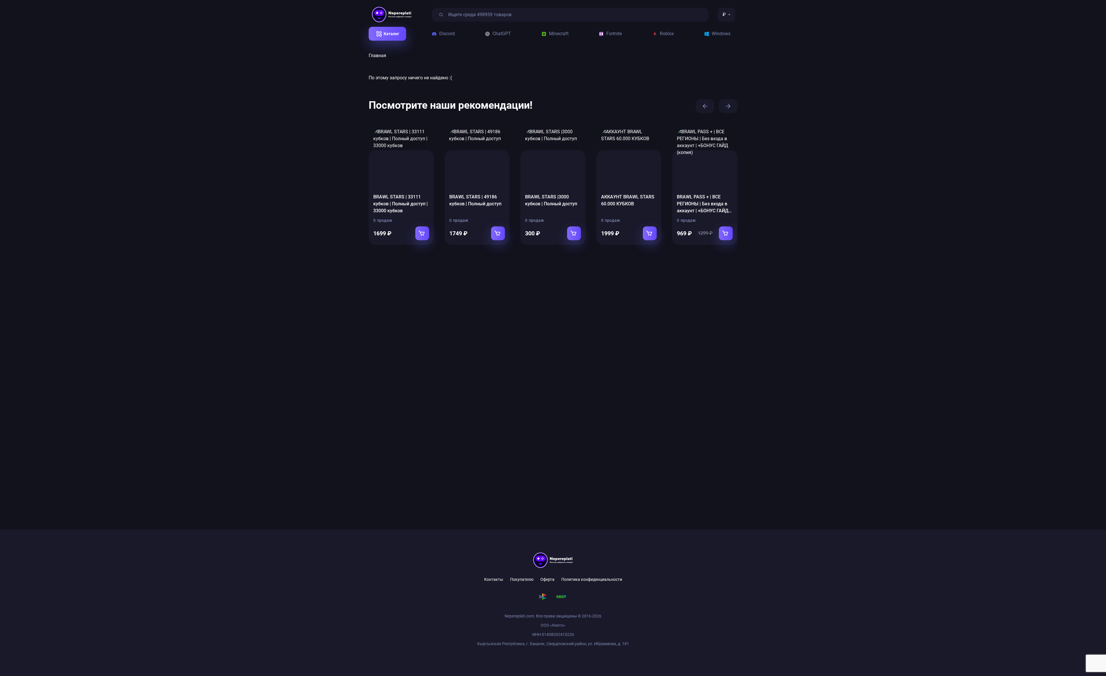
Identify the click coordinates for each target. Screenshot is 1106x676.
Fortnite (614, 33)
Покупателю (521, 579)
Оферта (547, 579)
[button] (705, 106)
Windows (721, 33)
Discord (447, 33)
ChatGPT (502, 33)
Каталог (391, 33)
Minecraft (559, 33)
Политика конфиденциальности (591, 579)
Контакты (493, 579)
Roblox (667, 33)
